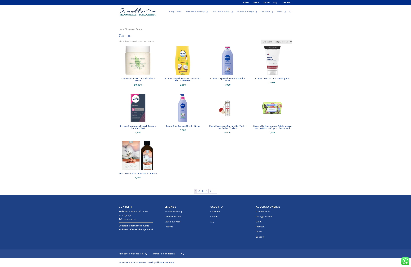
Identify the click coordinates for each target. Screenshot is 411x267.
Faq (275, 2)
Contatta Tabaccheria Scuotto (134, 225)
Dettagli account (264, 216)
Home (121, 29)
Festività (169, 226)
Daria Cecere (167, 262)
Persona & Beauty (195, 12)
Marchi (246, 2)
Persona (130, 29)
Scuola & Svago (245, 12)
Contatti (255, 2)
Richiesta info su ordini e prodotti (136, 229)
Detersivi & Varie (221, 12)
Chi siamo (266, 2)
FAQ (212, 221)
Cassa (259, 231)
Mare (280, 12)
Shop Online (175, 12)
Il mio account (263, 211)
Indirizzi (260, 226)
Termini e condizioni (163, 253)
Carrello (260, 236)
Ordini (259, 221)
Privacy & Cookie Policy (133, 253)
